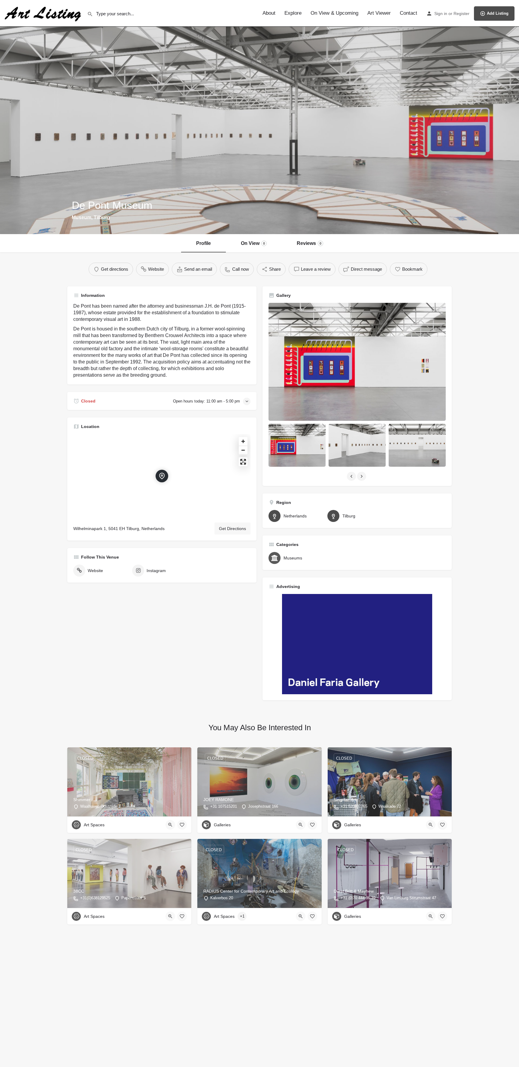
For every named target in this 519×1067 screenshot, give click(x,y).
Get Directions (232, 528)
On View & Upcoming (334, 13)
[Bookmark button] (182, 825)
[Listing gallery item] (297, 445)
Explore (293, 13)
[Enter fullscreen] (243, 461)
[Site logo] (44, 13)
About (269, 13)
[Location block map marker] (162, 476)
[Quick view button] (170, 825)
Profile (203, 243)
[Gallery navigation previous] (352, 476)
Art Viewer (379, 13)
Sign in (440, 13)
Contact (408, 13)
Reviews (309, 243)
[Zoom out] (243, 450)
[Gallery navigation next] (362, 476)
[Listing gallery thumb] (357, 362)
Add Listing (497, 13)
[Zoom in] (243, 441)
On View (253, 243)
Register (461, 13)
